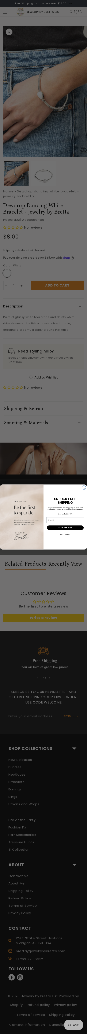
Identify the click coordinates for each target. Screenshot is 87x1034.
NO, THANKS (65, 534)
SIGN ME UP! (65, 528)
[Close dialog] (84, 488)
